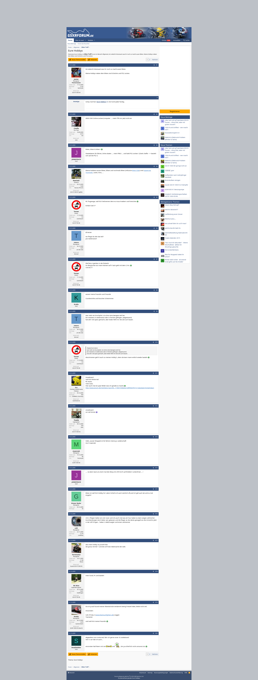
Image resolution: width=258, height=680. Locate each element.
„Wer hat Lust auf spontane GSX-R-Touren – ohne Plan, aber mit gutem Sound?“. (177, 122)
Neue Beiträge (72, 44)
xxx (82, 135)
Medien (90, 40)
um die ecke (79, 250)
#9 (157, 311)
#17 (156, 540)
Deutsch (71, 673)
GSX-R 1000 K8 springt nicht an (176, 166)
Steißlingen (80, 593)
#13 (156, 437)
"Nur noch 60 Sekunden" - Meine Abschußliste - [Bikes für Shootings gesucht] (176, 245)
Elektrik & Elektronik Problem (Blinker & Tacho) (175, 138)
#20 (156, 633)
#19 (156, 602)
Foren (70, 40)
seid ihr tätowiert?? (171, 209)
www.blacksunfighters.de (104, 615)
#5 (157, 197)
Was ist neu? (79, 40)
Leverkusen (80, 219)
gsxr (169, 170)
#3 (157, 145)
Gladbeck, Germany (77, 396)
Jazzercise (147, 170)
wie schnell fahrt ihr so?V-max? (175, 223)
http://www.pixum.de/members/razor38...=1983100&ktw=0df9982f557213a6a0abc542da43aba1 (120, 388)
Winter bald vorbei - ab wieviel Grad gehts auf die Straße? (175, 261)
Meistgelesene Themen (170, 202)
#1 (157, 65)
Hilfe (185, 673)
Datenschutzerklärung (176, 673)
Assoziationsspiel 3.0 (172, 133)
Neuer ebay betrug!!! (172, 205)
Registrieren (175, 111)
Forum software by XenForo (129, 676)
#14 (156, 468)
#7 (157, 259)
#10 (156, 342)
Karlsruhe (80, 88)
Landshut (80, 535)
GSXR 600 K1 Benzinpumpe (174, 189)
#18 (156, 571)
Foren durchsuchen (83, 44)
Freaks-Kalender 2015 (172, 238)
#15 (156, 489)
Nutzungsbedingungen (161, 673)
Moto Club (135, 170)
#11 (156, 373)
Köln (82, 427)
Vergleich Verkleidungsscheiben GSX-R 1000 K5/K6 (176, 195)
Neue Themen (166, 145)
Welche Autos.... (170, 219)
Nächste (154, 59)
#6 (157, 228)
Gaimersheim (79, 624)
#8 (157, 290)
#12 (156, 406)
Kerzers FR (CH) (78, 188)
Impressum (142, 673)
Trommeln (89, 172)
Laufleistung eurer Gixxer (174, 214)
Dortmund (80, 458)
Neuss (81, 562)
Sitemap (150, 673)
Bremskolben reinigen (172, 180)
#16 (156, 514)
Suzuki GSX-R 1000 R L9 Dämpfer (176, 185)
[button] (85, 40)
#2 (157, 114)
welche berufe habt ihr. (173, 228)
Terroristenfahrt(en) (171, 250)
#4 (157, 166)
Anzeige (76, 101)
